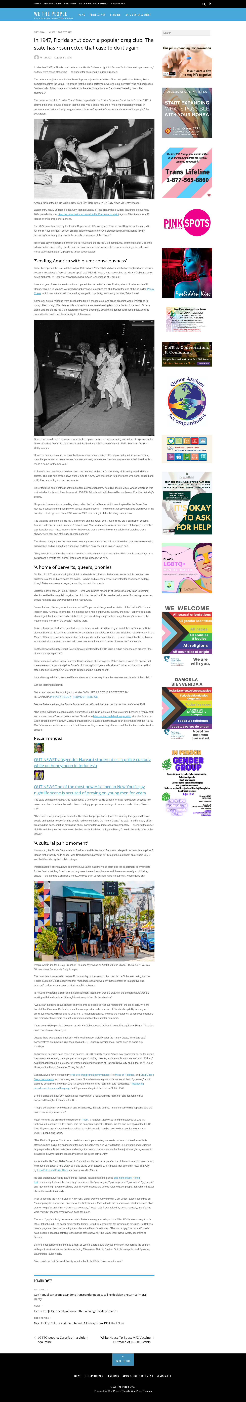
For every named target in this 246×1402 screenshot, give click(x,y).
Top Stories (65, 32)
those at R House (124, 1074)
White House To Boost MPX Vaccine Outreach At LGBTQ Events (127, 1339)
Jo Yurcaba (46, 57)
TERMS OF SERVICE (85, 696)
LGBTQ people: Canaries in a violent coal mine (61, 1339)
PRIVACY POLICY (60, 696)
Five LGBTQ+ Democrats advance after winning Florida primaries (75, 1311)
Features (70, 3)
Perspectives (52, 3)
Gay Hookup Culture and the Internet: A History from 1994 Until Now (79, 1323)
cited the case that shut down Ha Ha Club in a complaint (88, 214)
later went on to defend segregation (112, 716)
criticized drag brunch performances (90, 1074)
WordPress (113, 1391)
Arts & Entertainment (93, 3)
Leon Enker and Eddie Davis (52, 1170)
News (37, 3)
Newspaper (118, 3)
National (40, 32)
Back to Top (123, 1361)
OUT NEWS (44, 759)
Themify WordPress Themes (136, 1391)
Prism (85, 1119)
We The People (121, 1387)
